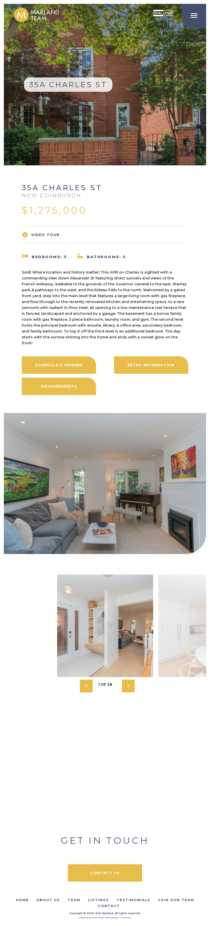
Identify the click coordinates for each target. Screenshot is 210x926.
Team (74, 900)
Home (22, 900)
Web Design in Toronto (118, 917)
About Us (48, 900)
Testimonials (133, 900)
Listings (98, 900)
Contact (109, 906)
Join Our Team (176, 900)
